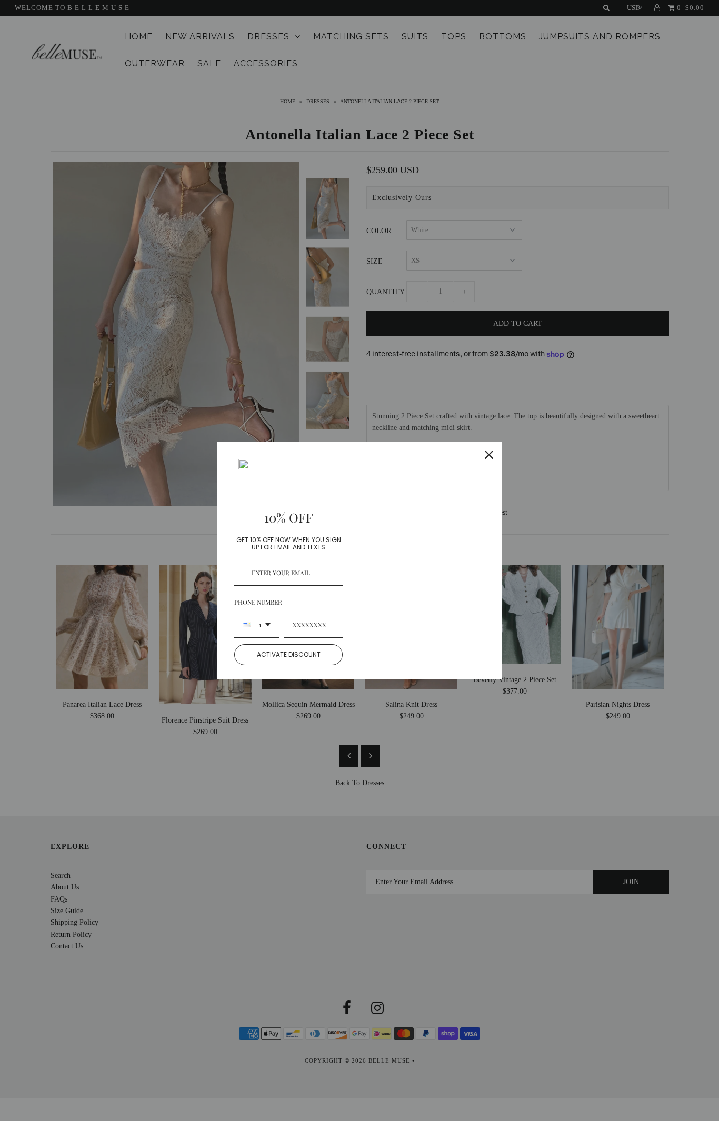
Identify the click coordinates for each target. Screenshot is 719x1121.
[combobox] (256, 625)
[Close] (489, 454)
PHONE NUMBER (258, 602)
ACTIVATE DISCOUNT (289, 654)
